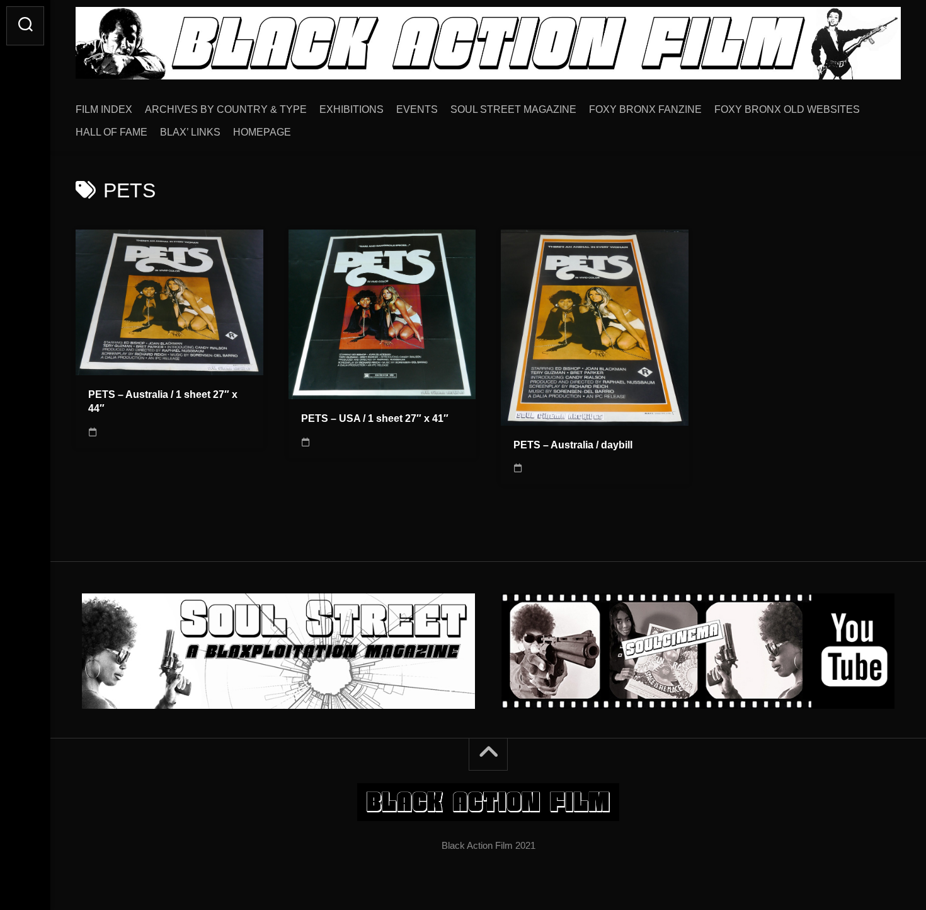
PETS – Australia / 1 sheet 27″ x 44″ (162, 401)
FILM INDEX (104, 109)
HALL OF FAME (111, 132)
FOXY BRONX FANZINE (645, 109)
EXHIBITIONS (351, 109)
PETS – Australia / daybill (572, 445)
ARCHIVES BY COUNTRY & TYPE (226, 109)
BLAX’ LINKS (190, 132)
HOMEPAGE (262, 132)
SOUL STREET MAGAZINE (513, 109)
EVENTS (417, 109)
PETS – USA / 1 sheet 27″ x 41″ (375, 418)
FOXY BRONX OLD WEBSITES (787, 109)
